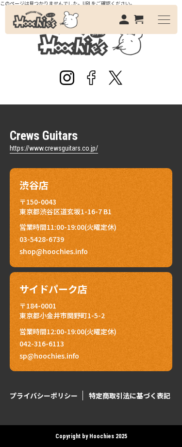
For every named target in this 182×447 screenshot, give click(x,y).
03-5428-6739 (41, 239)
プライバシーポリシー (44, 395)
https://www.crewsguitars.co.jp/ (54, 148)
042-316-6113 (41, 343)
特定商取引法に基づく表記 (129, 395)
